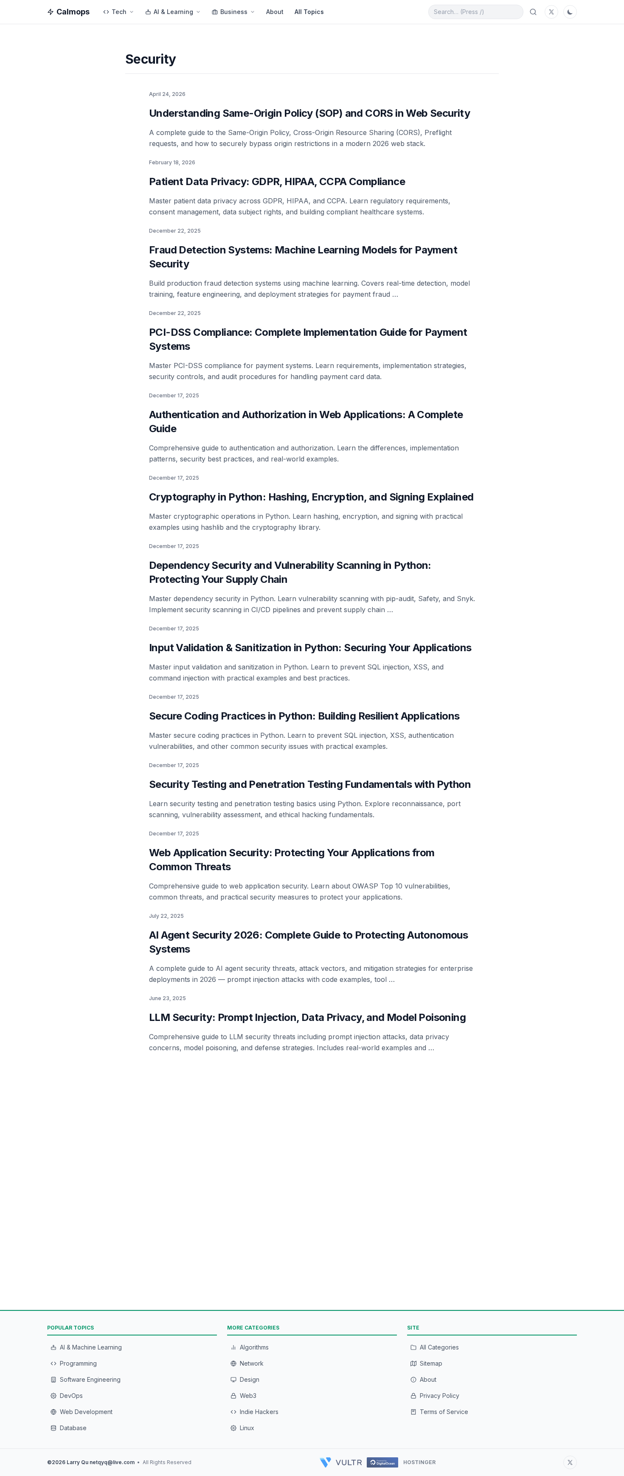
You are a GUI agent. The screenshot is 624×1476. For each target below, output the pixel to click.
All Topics (309, 11)
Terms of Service (444, 1411)
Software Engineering (90, 1379)
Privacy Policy (439, 1395)
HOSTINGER (419, 1462)
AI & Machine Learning (91, 1347)
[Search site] (533, 12)
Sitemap (431, 1363)
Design (249, 1379)
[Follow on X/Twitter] (551, 12)
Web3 (248, 1395)
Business (233, 11)
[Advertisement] (70, 165)
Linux (247, 1427)
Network (252, 1363)
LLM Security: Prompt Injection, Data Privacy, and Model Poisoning (307, 1017)
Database (73, 1427)
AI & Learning (173, 11)
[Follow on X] (570, 1462)
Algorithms (254, 1347)
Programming (78, 1363)
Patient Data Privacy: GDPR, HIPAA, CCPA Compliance (277, 181)
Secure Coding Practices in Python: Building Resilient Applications (304, 716)
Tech (119, 11)
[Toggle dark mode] (570, 12)
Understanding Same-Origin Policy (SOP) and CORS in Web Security (309, 113)
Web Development (86, 1411)
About (275, 11)
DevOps (71, 1395)
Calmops (73, 11)
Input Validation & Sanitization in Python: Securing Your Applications (310, 647)
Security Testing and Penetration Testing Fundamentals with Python (310, 784)
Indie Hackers (259, 1411)
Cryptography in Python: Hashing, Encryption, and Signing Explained (311, 497)
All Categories (439, 1347)
